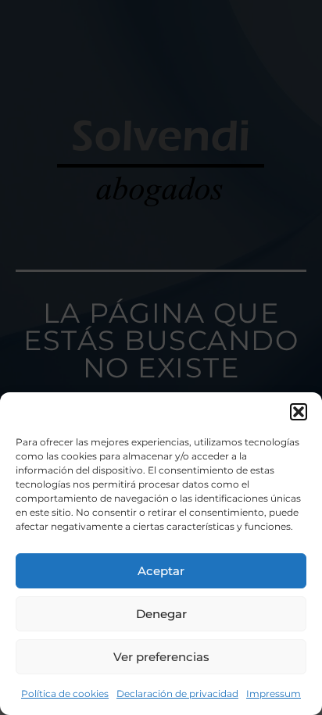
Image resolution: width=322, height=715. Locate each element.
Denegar (161, 613)
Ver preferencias (161, 656)
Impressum (273, 693)
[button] (298, 412)
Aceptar (161, 570)
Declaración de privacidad (177, 693)
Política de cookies (65, 693)
